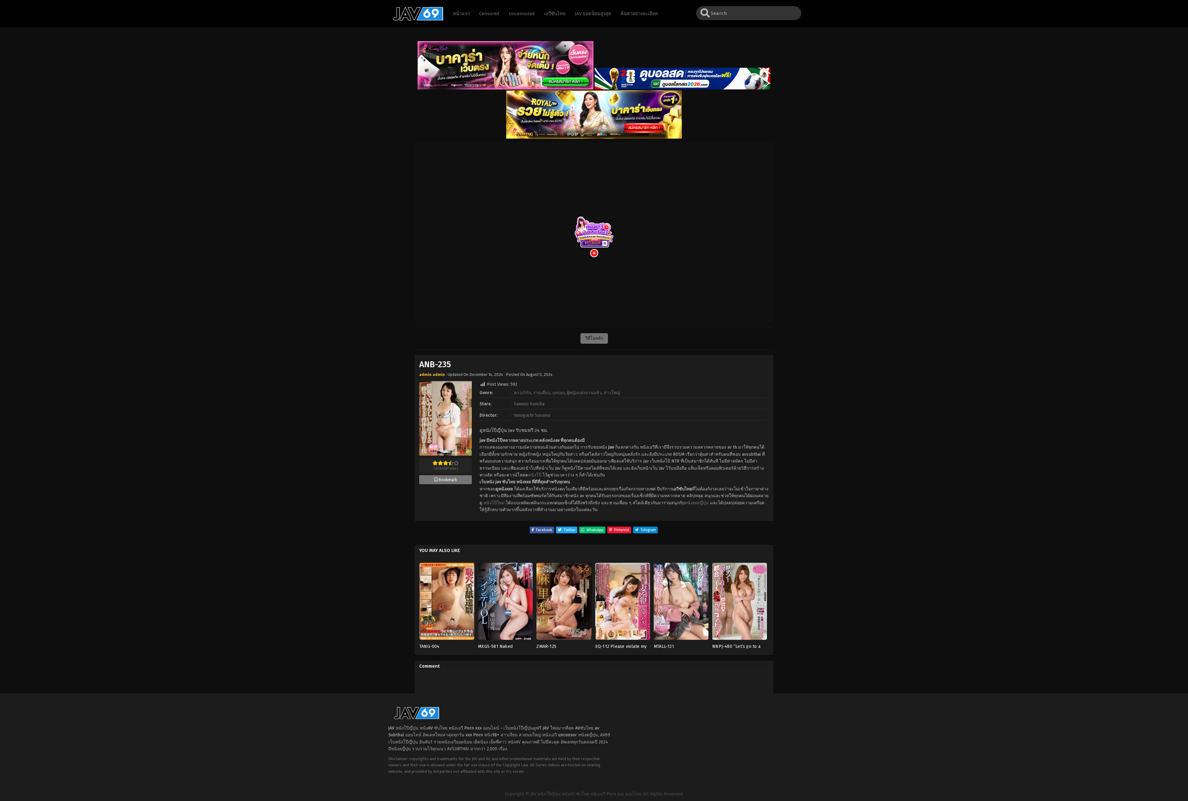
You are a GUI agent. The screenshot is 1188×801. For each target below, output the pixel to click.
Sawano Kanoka (529, 404)
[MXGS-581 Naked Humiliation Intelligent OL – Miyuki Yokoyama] (505, 603)
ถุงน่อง (558, 392)
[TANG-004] (447, 603)
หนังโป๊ (534, 475)
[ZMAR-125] (563, 603)
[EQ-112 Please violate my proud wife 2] (622, 603)
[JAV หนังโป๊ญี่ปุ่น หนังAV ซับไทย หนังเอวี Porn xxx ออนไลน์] (415, 19)
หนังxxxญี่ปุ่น (697, 503)
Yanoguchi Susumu (532, 415)
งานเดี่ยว (541, 392)
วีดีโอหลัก (594, 338)
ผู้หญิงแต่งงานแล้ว (584, 392)
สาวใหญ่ (612, 392)
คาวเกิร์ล (522, 392)
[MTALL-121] (681, 603)
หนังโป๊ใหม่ (494, 503)
